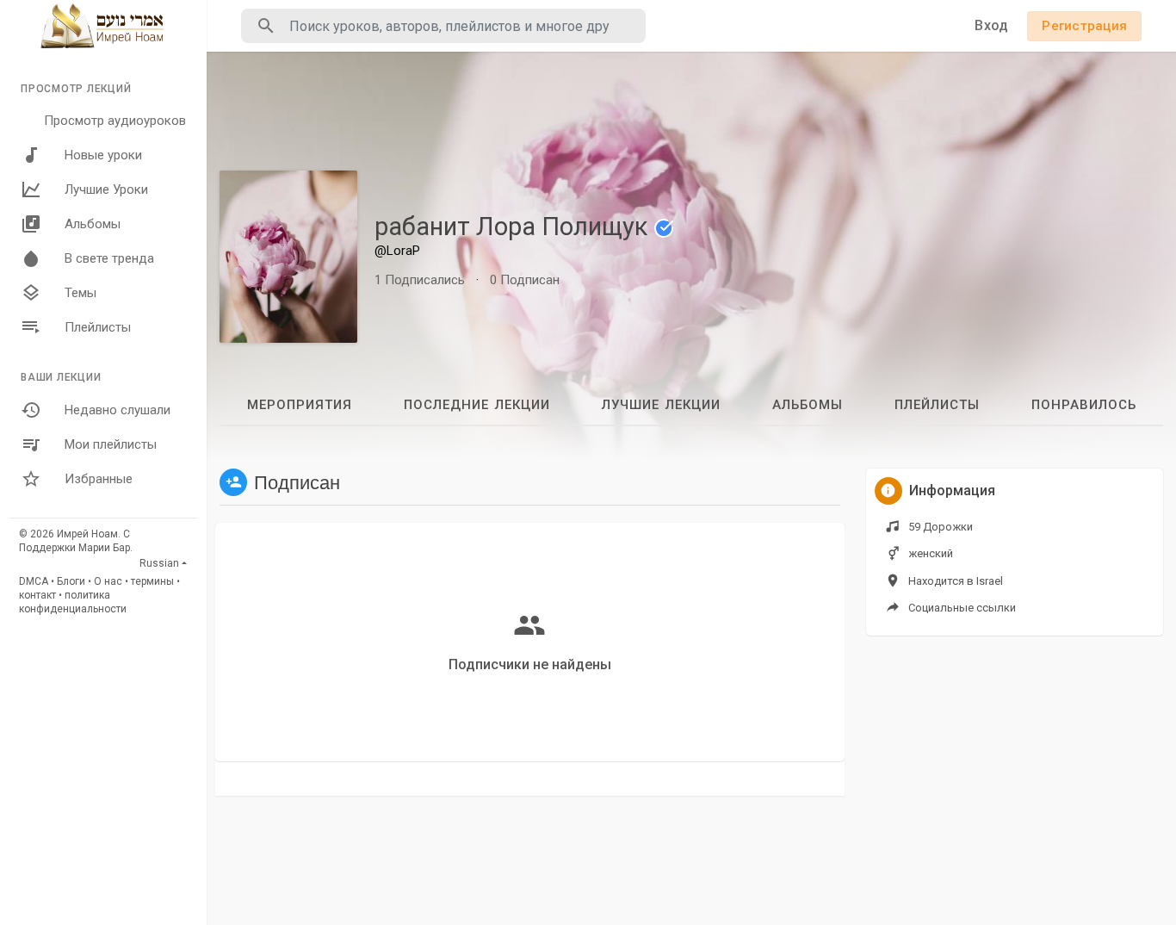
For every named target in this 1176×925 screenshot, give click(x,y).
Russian (159, 563)
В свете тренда (109, 258)
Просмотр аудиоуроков (115, 120)
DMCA (33, 581)
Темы (80, 293)
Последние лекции (477, 405)
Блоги (71, 581)
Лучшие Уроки (106, 189)
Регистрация (1084, 26)
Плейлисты (98, 327)
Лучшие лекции (661, 405)
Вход (991, 25)
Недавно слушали (117, 410)
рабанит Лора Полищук (513, 226)
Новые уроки (103, 155)
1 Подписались (419, 280)
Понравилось (1083, 405)
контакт (37, 595)
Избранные (99, 479)
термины (152, 581)
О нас (108, 581)
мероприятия (299, 405)
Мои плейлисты (111, 444)
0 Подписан (525, 280)
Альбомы (93, 224)
